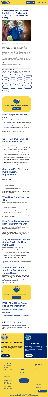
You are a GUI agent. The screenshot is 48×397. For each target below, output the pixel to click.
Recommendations (6, 132)
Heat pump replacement (8, 127)
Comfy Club (6, 261)
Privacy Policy (23, 395)
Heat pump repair (7, 122)
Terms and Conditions (33, 395)
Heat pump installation (8, 125)
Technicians (6, 252)
